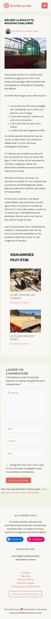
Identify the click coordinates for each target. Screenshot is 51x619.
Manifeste (26, 576)
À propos (25, 572)
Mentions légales (25, 583)
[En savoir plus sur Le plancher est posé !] (25, 321)
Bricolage (14, 302)
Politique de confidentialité (25, 586)
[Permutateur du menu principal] (45, 6)
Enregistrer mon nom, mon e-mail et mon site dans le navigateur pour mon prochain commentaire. (25, 468)
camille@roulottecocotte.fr (25, 556)
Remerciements (25, 579)
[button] (25, 594)
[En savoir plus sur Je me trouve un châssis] (25, 279)
